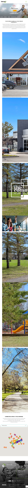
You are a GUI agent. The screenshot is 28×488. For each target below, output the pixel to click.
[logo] (3, 1)
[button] (19, 444)
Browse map (4, 425)
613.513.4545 (12, 472)
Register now (20, 474)
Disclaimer (13, 486)
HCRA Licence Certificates (18, 480)
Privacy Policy (10, 486)
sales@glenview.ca (9, 473)
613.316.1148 (8, 472)
